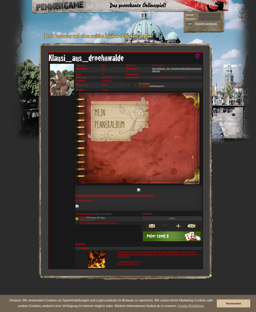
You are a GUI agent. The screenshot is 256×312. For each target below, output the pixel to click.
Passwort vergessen (206, 23)
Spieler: (190, 15)
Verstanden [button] (233, 303)
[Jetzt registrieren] (100, 38)
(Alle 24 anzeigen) (103, 214)
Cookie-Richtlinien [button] (191, 306)
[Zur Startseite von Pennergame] (55, 6)
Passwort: (191, 19)
